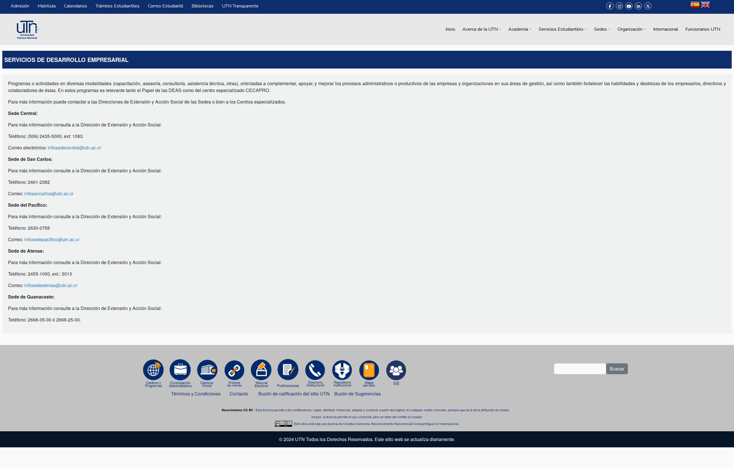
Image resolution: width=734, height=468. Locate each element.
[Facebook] (610, 5)
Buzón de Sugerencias (358, 393)
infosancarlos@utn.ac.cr (48, 193)
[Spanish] (695, 7)
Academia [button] (518, 29)
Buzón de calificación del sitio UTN (294, 393)
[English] (705, 7)
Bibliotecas (203, 6)
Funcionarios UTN (702, 29)
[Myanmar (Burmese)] (715, 7)
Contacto (239, 393)
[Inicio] (28, 29)
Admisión (20, 6)
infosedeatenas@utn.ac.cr (50, 285)
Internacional (665, 29)
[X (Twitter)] (647, 5)
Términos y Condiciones (195, 393)
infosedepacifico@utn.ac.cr (51, 239)
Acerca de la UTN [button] (480, 29)
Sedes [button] (600, 29)
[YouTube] (629, 5)
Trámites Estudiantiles (117, 6)
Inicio (450, 29)
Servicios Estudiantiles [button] (561, 29)
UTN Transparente (240, 6)
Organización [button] (630, 29)
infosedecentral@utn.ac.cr (74, 147)
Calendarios (75, 6)
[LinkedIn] (638, 5)
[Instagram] (619, 5)
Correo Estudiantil (165, 6)
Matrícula (47, 6)
